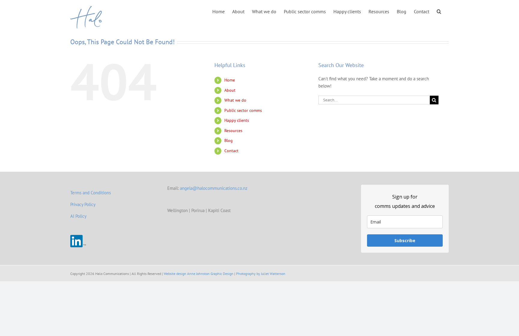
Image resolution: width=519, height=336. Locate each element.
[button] (439, 11)
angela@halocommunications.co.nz (213, 188)
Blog (228, 140)
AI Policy (78, 216)
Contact (231, 150)
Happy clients (236, 120)
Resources (233, 130)
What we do (235, 100)
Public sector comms (243, 110)
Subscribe (404, 240)
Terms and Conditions (90, 193)
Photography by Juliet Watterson (260, 273)
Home (229, 80)
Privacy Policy (83, 204)
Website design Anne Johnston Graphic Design (198, 273)
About (229, 90)
